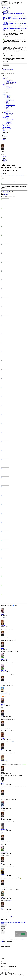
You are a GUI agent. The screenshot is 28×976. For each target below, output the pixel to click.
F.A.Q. (4, 973)
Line (4, 158)
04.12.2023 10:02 (4, 728)
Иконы (6, 194)
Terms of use (11, 974)
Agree (23, 933)
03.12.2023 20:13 (4, 716)
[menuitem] (12, 69)
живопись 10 (4, 923)
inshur (2, 636)
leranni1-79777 (4, 659)
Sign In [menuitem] (4, 70)
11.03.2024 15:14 (4, 864)
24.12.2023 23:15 (4, 796)
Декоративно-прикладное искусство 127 (10, 922)
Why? (12, 916)
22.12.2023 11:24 (4, 773)
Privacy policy (17, 974)
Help (2, 973)
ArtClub (6, 91)
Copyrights (22, 974)
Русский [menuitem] (5, 69)
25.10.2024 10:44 (4, 909)
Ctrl (10, 196)
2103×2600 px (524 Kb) (8, 191)
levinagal (3, 625)
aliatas (2, 806)
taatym (2, 783)
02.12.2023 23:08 (4, 705)
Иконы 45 (22, 922)
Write (11, 605)
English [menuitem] (9, 69)
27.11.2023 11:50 (4, 682)
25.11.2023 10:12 (4, 626)
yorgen (2, 897)
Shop (4, 161)
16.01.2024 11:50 (4, 842)
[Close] (13, 73)
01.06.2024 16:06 (4, 887)
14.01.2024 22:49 (4, 808)
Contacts (12, 973)
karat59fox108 (4, 829)
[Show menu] (9, 1)
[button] (6, 7)
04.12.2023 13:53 (4, 739)
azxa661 (2, 614)
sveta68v (2, 874)
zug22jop (3, 738)
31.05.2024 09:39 (4, 875)
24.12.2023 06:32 (4, 784)
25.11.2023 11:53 (4, 649)
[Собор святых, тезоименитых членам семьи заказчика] (14, 176)
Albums (5, 160)
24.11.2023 (7, 193)
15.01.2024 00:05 (4, 819)
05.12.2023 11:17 (4, 750)
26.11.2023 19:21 (4, 671)
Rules (6, 974)
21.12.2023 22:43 (4, 761)
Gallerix (6, 969)
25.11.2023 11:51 (4, 638)
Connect (5, 159)
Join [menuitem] (7, 70)
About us (8, 973)
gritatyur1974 (4, 760)
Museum (5, 76)
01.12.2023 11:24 (4, 694)
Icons (2, 173)
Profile (4, 156)
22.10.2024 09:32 (4, 898)
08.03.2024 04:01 (4, 853)
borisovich (3, 704)
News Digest (6, 64)
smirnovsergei (4, 692)
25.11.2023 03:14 (4, 615)
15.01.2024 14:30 (4, 830)
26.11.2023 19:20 (4, 660)
